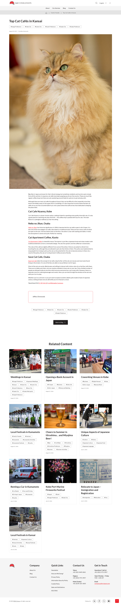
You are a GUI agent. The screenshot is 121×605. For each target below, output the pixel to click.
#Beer (49, 443)
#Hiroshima (67, 443)
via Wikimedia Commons (55, 283)
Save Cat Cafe (32, 261)
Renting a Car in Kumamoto (25, 486)
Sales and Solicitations (58, 587)
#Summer (50, 449)
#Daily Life (69, 384)
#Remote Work (98, 384)
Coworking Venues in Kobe (95, 377)
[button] (103, 3)
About (48, 8)
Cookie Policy (55, 584)
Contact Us (71, 8)
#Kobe (106, 381)
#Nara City (29, 388)
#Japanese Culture (88, 443)
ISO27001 (54, 590)
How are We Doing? (57, 573)
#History (93, 439)
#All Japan (50, 384)
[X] (104, 601)
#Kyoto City (38, 26)
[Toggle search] (96, 3)
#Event (57, 494)
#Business (59, 384)
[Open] (110, 3)
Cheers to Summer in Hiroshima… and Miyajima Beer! (59, 435)
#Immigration (86, 497)
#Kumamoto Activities (29, 439)
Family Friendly (55, 12)
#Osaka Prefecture (75, 26)
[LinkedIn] (94, 601)
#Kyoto (14, 546)
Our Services (56, 8)
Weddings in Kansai (21, 377)
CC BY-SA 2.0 (43, 283)
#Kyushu (30, 443)
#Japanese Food (100, 443)
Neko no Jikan (32, 227)
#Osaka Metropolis (27, 391)
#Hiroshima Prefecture (53, 446)
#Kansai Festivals (30, 542)
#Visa (105, 497)
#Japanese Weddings (32, 381)
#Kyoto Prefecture (50, 26)
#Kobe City (28, 26)
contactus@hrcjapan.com (102, 583)
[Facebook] (99, 601)
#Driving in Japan (17, 494)
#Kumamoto (15, 439)
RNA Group (16, 601)
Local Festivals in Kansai (23, 535)
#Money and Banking (64, 388)
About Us (33, 570)
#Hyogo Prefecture (16, 26)
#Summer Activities (61, 449)
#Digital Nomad (96, 381)
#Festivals (28, 436)
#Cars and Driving (27, 491)
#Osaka (22, 546)
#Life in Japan (51, 388)
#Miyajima (67, 446)
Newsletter (54, 570)
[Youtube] (108, 601)
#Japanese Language (88, 446)
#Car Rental (15, 491)
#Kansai (14, 384)
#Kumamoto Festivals (18, 443)
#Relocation (97, 497)
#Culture (85, 439)
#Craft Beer (57, 443)
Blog (64, 8)
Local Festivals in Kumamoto (25, 432)
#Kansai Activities (17, 542)
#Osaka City (62, 26)
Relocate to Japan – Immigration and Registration (91, 490)
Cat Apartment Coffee (35, 241)
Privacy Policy (55, 577)
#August (49, 494)
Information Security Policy (59, 580)
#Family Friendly (16, 436)
